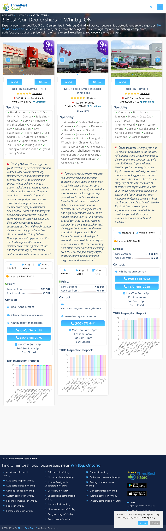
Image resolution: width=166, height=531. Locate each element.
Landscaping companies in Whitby (60, 497)
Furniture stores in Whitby (19, 510)
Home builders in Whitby (60, 477)
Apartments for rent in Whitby (16, 474)
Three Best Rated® (27, 528)
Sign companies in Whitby (103, 490)
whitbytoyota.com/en (132, 271)
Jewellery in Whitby (58, 490)
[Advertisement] (83, 432)
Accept (143, 523)
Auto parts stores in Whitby (20, 485)
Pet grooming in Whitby (60, 514)
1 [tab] (23, 74)
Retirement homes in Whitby (104, 477)
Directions (41, 101)
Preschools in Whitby (58, 519)
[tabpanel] (28, 61)
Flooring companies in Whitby (21, 500)
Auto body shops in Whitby (20, 480)
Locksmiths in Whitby (58, 504)
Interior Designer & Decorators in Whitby (56, 484)
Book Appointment (22, 306)
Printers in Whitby (98, 472)
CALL (15, 81)
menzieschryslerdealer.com (81, 316)
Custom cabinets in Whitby (20, 495)
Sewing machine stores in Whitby (101, 484)
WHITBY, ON (22, 15)
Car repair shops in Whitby (20, 490)
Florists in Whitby (15, 505)
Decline (155, 523)
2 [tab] (26, 74)
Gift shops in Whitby (58, 472)
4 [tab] (31, 74)
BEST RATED (8, 15)
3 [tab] (28, 74)
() (37, 93)
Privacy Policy (148, 517)
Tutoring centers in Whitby (103, 495)
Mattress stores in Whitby (61, 509)
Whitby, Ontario (86, 465)
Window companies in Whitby (105, 500)
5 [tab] (33, 74)
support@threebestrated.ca (141, 505)
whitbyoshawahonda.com (27, 322)
